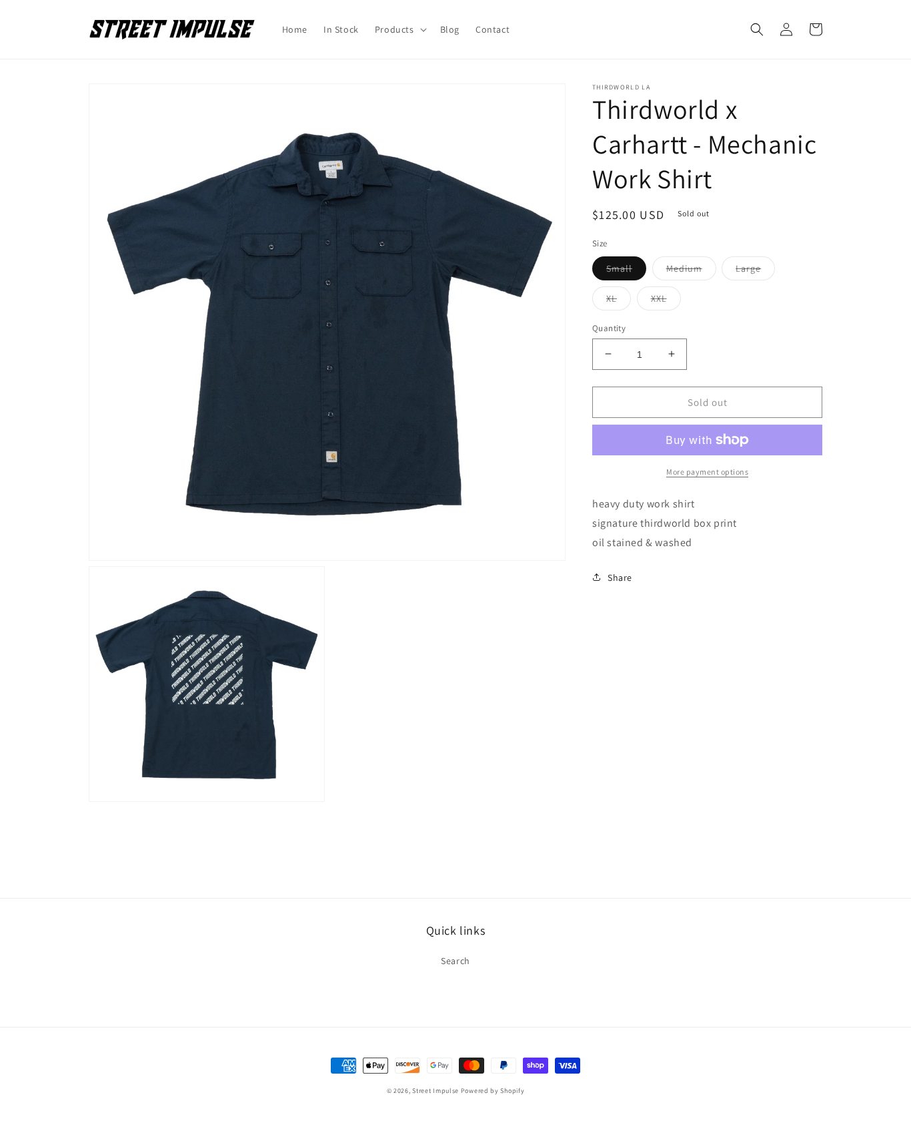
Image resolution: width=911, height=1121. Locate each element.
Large (755, 270)
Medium (691, 270)
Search (455, 961)
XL (618, 300)
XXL (666, 300)
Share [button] (620, 577)
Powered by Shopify (493, 1090)
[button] (399, 29)
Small (626, 270)
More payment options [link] (707, 472)
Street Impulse (435, 1090)
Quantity (609, 327)
